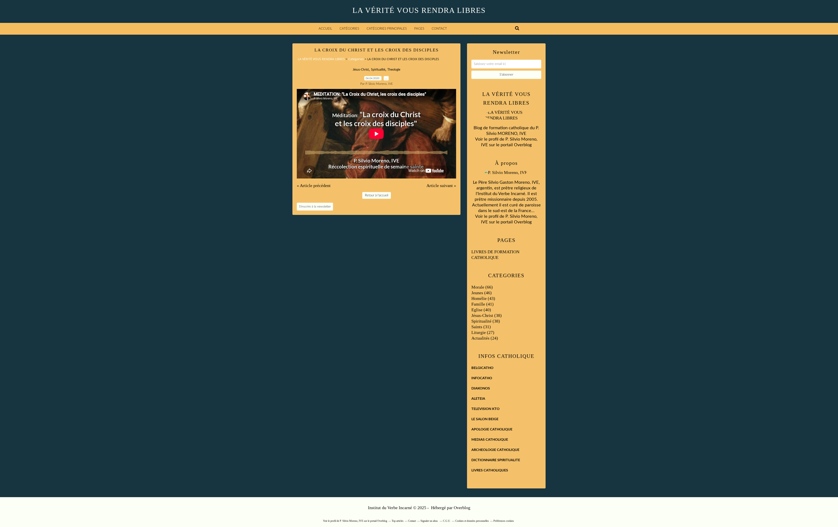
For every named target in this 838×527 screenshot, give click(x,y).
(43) (483, 298)
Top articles (398, 520)
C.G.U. (447, 520)
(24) (484, 338)
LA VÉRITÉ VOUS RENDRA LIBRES (419, 10)
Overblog (462, 507)
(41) (482, 304)
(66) (482, 287)
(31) (481, 326)
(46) (481, 292)
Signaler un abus (429, 520)
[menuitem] (325, 29)
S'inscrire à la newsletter (315, 206)
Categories (356, 59)
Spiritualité (378, 69)
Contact (439, 28)
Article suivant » (441, 185)
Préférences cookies (503, 520)
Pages (419, 28)
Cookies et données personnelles (472, 520)
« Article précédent (314, 185)
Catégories (349, 28)
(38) (486, 315)
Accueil (325, 28)
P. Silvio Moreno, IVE (351, 520)
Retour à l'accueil (376, 195)
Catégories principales (387, 28)
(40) (481, 309)
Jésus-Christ (361, 69)
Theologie (393, 69)
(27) (482, 332)
